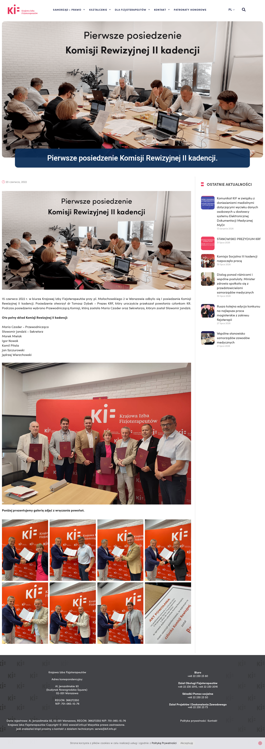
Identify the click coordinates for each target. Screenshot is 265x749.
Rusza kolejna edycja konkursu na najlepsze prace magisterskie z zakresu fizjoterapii (238, 313)
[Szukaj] (244, 10)
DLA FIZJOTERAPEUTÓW (130, 9)
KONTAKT (160, 9)
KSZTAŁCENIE (98, 9)
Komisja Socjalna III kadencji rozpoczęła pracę (237, 258)
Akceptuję (186, 743)
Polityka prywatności (193, 720)
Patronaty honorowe (190, 9)
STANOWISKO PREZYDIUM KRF (239, 239)
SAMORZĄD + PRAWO (67, 9)
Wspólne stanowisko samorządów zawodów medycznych (233, 337)
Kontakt (212, 720)
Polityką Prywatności (164, 743)
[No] (260, 743)
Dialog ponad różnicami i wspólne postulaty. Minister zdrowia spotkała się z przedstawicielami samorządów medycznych (236, 283)
